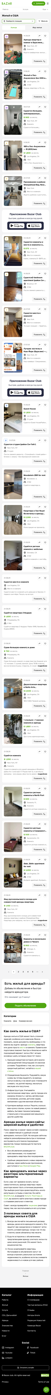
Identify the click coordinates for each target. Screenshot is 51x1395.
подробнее (42, 694)
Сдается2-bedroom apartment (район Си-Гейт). (34, 309)
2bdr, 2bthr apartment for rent (34, 893)
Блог (4, 1364)
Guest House (30, 437)
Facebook (34, 1376)
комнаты (31, 1073)
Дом (15, 1049)
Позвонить (38, 90)
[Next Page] (42, 1000)
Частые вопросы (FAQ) (37, 1333)
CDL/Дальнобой (9, 1344)
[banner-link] (25, 249)
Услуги (25, 9)
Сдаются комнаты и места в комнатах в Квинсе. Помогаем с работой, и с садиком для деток (34, 276)
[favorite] (45, 64)
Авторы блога (33, 1344)
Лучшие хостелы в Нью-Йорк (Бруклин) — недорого (35, 380)
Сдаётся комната (12, 784)
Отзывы (30, 1338)
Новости (5, 1359)
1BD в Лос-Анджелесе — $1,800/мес (34, 176)
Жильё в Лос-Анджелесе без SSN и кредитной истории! (34, 107)
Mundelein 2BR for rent (34, 504)
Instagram (9, 1376)
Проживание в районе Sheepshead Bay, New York (34, 213)
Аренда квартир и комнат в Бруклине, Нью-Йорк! (33, 71)
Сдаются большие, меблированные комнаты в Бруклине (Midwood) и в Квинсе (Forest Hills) (34, 145)
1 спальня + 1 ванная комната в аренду (34, 750)
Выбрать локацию (25, 54)
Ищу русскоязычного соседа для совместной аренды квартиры (20, 929)
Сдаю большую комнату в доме (19, 676)
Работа (5, 9)
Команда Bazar (34, 1354)
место (22, 1076)
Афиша (5, 1349)
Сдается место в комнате (16, 610)
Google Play (35, 1194)
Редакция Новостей (36, 1349)
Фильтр (44, 21)
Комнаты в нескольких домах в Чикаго (35, 969)
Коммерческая (25, 1049)
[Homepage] (7, 3)
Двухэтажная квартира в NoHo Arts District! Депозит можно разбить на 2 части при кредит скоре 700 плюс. (35, 720)
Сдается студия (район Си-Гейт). (20, 473)
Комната (7, 1049)
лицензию (32, 1234)
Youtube (8, 1381)
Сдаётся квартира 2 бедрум (18, 641)
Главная (25, 1299)
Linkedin (8, 1386)
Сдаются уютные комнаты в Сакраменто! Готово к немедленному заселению (35, 860)
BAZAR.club (9, 1175)
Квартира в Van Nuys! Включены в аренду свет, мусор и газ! (34, 542)
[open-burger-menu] (47, 3)
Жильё (5, 1333)
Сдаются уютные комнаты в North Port (34, 822)
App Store (23, 1194)
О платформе (33, 1328)
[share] (39, 64)
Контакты (31, 1359)
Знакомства (7, 1354)
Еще (44, 9)
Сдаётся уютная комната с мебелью (33, 576)
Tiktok (32, 1381)
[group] (25, 27)
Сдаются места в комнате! (32, 343)
